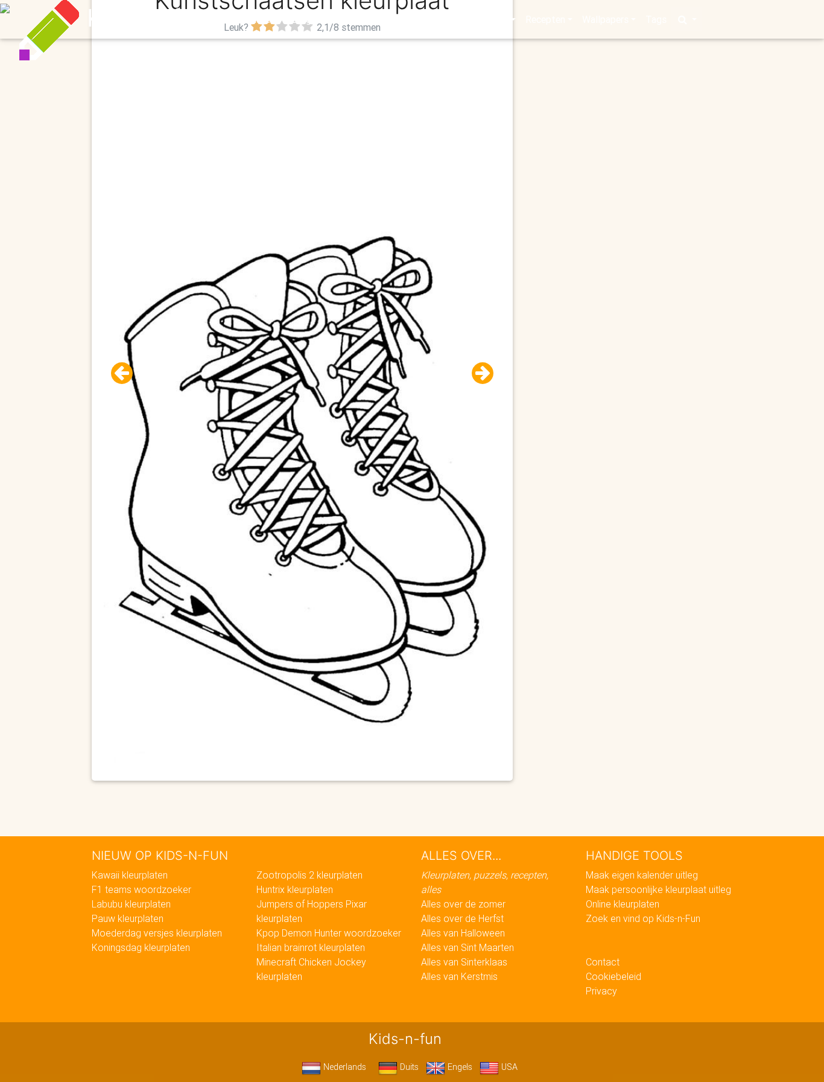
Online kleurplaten (622, 904)
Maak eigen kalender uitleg (642, 875)
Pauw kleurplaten (127, 918)
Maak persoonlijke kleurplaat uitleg (658, 889)
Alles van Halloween (463, 933)
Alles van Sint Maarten (467, 947)
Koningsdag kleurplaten (141, 947)
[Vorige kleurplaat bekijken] (126, 373)
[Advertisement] (302, 121)
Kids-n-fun (147, 18)
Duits (408, 1066)
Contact (603, 962)
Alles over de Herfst (462, 918)
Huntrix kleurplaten (294, 889)
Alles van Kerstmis (459, 976)
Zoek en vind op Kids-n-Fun (643, 918)
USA (508, 1066)
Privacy (601, 991)
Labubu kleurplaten (131, 904)
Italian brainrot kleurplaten (310, 947)
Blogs (304, 19)
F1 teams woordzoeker (141, 889)
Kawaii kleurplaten (130, 875)
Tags (656, 19)
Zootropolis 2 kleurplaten (309, 875)
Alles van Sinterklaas (464, 962)
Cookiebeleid (613, 976)
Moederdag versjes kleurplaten (157, 933)
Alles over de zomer (463, 904)
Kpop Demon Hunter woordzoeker (328, 933)
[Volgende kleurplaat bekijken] (477, 373)
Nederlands (343, 1066)
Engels (458, 1066)
